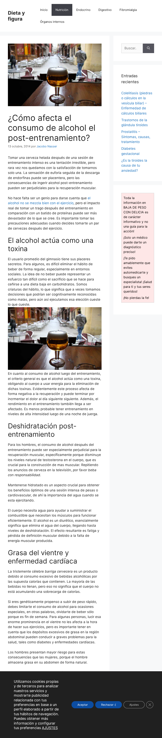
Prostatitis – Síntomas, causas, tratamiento (135, 137)
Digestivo (105, 10)
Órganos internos (52, 22)
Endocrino (83, 10)
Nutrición (62, 10)
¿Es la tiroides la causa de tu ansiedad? (134, 165)
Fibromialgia (128, 10)
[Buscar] (148, 48)
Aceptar (82, 704)
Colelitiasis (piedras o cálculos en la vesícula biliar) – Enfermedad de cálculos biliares (136, 103)
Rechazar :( (108, 704)
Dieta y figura (16, 16)
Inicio (44, 10)
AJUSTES (50, 728)
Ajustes (134, 704)
